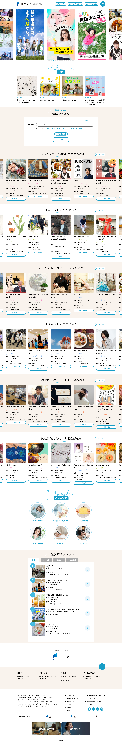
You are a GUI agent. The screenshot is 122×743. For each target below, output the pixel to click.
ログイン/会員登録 (92, 4)
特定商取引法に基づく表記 (94, 701)
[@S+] (97, 716)
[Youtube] (89, 709)
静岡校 (19, 673)
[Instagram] (97, 709)
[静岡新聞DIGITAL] (25, 716)
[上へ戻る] (102, 666)
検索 (62, 139)
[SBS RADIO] (73, 716)
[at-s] (101, 709)
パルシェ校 (43, 673)
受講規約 (69, 707)
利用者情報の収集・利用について (96, 696)
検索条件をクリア (89, 121)
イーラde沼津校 (89, 673)
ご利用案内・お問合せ (76, 4)
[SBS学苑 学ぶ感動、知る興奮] (28, 4)
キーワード (31, 124)
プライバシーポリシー (93, 698)
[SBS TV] (49, 716)
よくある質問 (70, 704)
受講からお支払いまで (72, 698)
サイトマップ (90, 704)
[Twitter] (93, 709)
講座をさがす (61, 4)
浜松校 (63, 673)
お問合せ (69, 710)
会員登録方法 (70, 701)
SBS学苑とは (70, 696)
